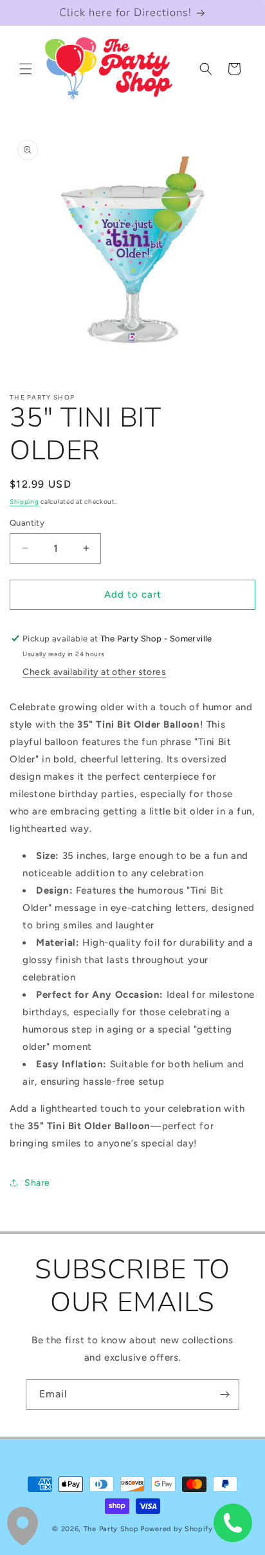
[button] (26, 69)
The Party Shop (111, 1529)
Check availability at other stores (94, 672)
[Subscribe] (224, 1394)
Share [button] (37, 1182)
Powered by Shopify (176, 1529)
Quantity (27, 523)
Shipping (24, 501)
